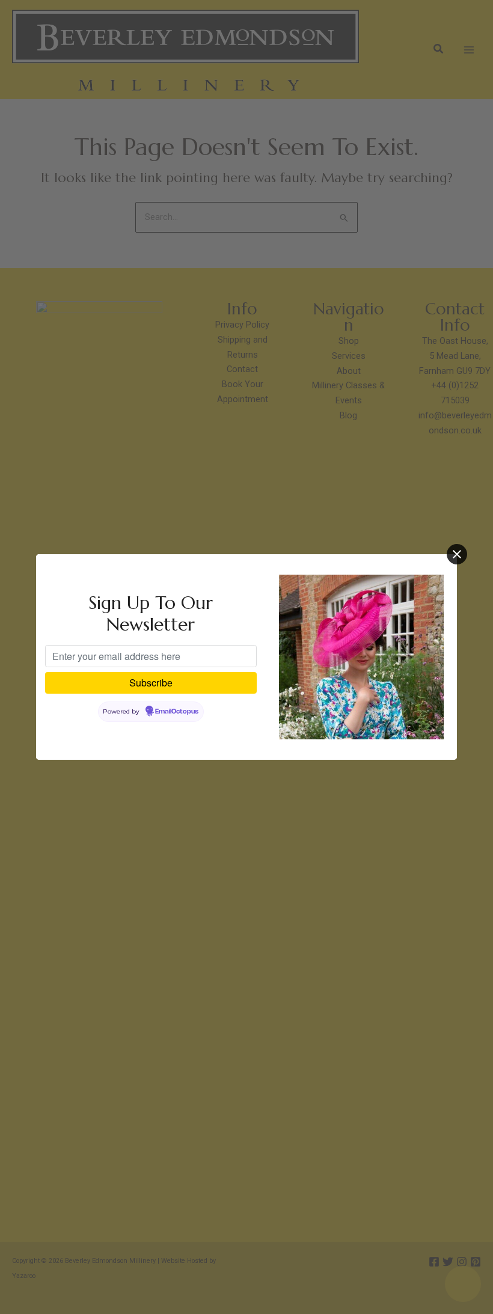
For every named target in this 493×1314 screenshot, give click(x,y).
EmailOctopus (176, 712)
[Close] (457, 554)
